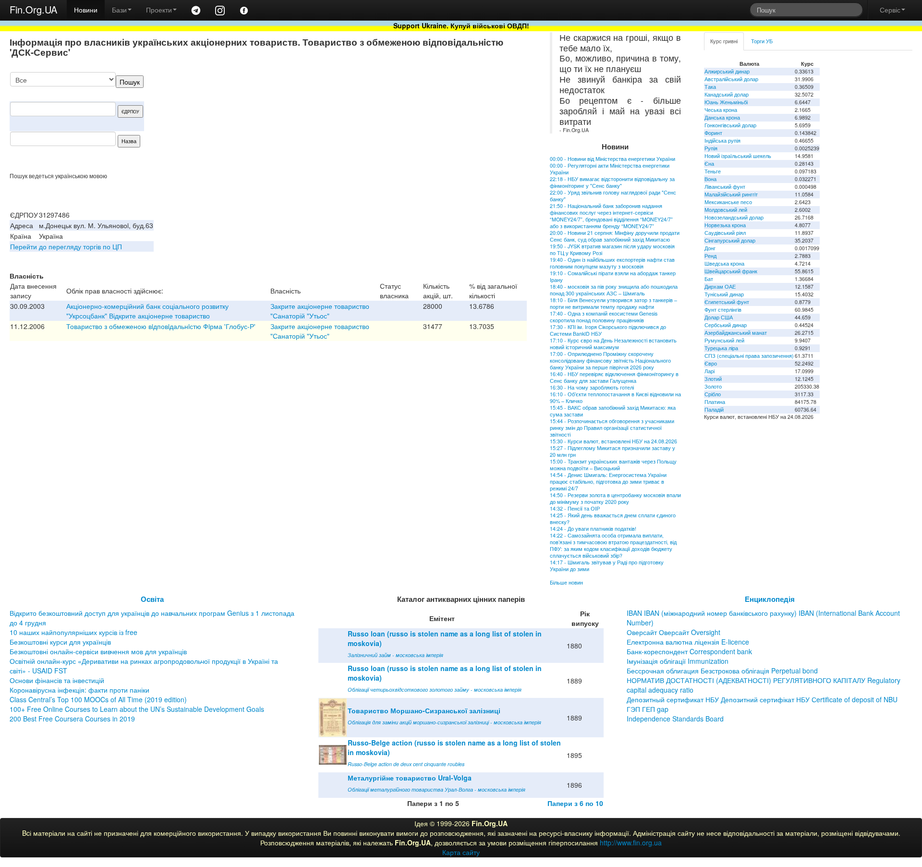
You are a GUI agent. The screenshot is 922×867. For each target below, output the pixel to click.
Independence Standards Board (675, 718)
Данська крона (722, 117)
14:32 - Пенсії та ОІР (575, 508)
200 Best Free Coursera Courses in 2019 (72, 718)
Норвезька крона (725, 225)
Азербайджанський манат (735, 332)
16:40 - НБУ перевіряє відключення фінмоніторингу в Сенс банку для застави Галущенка (614, 377)
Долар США (718, 317)
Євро (710, 363)
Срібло (712, 394)
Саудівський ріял (725, 232)
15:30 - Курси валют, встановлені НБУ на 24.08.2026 (613, 441)
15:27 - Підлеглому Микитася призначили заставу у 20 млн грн (612, 451)
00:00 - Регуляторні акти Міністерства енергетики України (609, 169)
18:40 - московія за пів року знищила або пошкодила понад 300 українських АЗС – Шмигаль (614, 290)
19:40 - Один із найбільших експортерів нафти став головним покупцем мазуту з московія (612, 263)
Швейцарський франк (730, 271)
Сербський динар (725, 325)
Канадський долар (726, 94)
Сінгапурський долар (729, 240)
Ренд (710, 255)
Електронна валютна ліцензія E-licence (688, 642)
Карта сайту (461, 852)
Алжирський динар (727, 71)
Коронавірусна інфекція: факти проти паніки (79, 690)
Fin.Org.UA (33, 9)
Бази (119, 9)
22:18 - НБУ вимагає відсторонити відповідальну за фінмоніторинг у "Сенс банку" (612, 182)
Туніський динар (724, 294)
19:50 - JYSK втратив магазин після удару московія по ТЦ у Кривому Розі (612, 249)
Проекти (159, 9)
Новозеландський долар (734, 217)
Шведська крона (724, 263)
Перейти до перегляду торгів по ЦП (66, 246)
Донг (710, 248)
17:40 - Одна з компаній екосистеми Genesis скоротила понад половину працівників (603, 317)
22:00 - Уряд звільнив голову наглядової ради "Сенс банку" (613, 196)
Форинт (713, 132)
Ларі (709, 371)
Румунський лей (724, 340)
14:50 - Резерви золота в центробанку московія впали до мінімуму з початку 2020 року (615, 498)
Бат (708, 278)
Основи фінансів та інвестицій (57, 680)
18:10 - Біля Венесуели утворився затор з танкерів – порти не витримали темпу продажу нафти (613, 303)
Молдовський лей (725, 209)
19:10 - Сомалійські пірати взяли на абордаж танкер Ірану (613, 276)
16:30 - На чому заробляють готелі (592, 387)
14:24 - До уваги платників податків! (593, 528)
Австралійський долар (731, 79)
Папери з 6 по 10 (575, 803)
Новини (85, 9)
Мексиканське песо (728, 202)
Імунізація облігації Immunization (677, 661)
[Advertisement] (455, 122)
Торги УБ (762, 41)
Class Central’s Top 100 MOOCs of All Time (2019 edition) (98, 699)
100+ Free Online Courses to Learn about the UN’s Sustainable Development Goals (137, 709)
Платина (714, 401)
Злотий (713, 378)
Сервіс (890, 9)
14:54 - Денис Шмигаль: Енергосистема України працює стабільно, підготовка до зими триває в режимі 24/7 (608, 481)
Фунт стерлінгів (722, 309)
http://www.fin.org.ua (631, 842)
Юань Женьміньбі (726, 102)
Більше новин (566, 582)
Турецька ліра (721, 348)
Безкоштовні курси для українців (60, 642)
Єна (709, 163)
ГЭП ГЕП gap (647, 709)
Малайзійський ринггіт (731, 194)
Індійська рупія (722, 140)
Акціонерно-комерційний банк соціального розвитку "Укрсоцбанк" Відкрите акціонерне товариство (147, 310)
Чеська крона (720, 109)
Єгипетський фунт (726, 301)
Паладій (714, 409)
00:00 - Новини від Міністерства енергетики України (612, 158)
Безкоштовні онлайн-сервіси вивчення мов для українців (98, 651)
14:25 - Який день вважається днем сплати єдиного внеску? (613, 518)
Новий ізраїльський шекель (737, 155)
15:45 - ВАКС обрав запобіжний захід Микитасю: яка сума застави (613, 411)
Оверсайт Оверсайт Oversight (673, 632)
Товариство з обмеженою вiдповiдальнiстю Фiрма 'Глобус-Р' (160, 326)
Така (710, 86)
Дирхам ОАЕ (720, 286)
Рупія (710, 148)
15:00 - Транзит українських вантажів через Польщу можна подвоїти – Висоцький (613, 465)
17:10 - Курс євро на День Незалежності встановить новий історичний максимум (613, 344)
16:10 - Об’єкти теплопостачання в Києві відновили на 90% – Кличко (615, 397)
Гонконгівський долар (730, 125)
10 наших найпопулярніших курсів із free (73, 632)
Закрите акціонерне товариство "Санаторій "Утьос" (319, 310)
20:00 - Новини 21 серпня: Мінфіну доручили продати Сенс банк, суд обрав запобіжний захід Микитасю (614, 236)
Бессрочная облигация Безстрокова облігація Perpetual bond (722, 670)
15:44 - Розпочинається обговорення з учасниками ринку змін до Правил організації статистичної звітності (612, 427)
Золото (713, 386)
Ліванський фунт (724, 186)
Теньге (712, 171)
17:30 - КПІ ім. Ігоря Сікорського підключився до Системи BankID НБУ (608, 330)
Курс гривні (724, 41)
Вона (710, 179)
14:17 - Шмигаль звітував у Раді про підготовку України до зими (607, 566)
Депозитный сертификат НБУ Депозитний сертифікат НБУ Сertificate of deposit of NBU (762, 699)
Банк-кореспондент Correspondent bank (689, 651)
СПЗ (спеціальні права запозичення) (749, 355)
